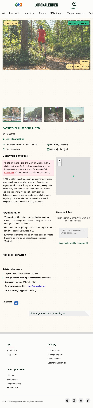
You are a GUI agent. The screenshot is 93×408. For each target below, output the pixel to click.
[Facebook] (67, 400)
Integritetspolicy (14, 383)
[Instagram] (74, 400)
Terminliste (12, 350)
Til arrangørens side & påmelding (46, 313)
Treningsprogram (55, 354)
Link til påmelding (15, 139)
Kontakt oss (12, 379)
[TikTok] (88, 400)
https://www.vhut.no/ (36, 286)
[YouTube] (81, 400)
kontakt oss (9, 172)
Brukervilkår (12, 387)
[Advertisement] (46, 88)
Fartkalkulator (54, 359)
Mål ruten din (53, 350)
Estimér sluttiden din (57, 363)
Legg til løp (12, 354)
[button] (73, 176)
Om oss (10, 375)
